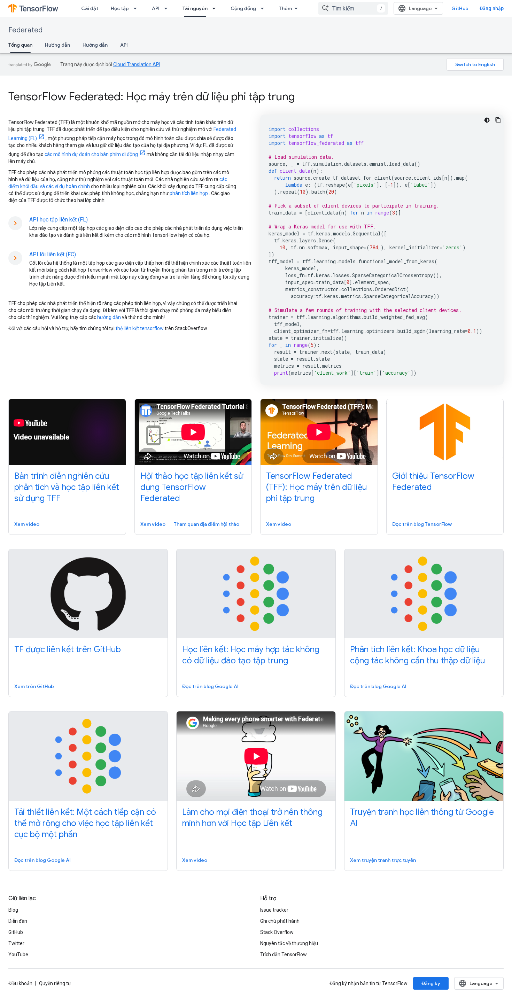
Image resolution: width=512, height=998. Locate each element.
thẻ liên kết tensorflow (140, 328)
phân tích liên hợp (189, 193)
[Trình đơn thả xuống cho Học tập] (137, 8)
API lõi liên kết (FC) (52, 254)
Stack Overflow (277, 932)
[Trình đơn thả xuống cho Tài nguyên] (216, 8)
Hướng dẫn (57, 45)
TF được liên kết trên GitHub (67, 649)
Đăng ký (430, 983)
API (156, 8)
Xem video (26, 524)
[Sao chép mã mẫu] (498, 120)
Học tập (120, 8)
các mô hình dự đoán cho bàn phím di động (91, 154)
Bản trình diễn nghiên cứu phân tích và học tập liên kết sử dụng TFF (66, 487)
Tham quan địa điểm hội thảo (206, 524)
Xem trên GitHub (34, 686)
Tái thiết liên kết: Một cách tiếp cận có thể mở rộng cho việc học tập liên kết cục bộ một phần (85, 823)
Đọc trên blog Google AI (210, 686)
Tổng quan (20, 45)
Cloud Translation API (136, 64)
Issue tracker (274, 910)
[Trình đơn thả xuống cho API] (168, 8)
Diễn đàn (17, 921)
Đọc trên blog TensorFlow (422, 524)
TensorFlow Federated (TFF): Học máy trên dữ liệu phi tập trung (316, 487)
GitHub (459, 8)
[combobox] (353, 8)
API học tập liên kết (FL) (58, 219)
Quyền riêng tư (55, 983)
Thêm (285, 8)
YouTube (18, 954)
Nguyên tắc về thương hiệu (289, 943)
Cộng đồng (243, 8)
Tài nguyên (195, 8)
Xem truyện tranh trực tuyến (383, 860)
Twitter (16, 943)
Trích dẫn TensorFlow (283, 954)
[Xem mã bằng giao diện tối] (486, 120)
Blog (13, 910)
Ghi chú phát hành (280, 921)
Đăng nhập (492, 8)
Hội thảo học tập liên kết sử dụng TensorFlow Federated (191, 487)
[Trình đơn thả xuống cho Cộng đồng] (264, 8)
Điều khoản (20, 983)
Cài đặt (89, 8)
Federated (25, 30)
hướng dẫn (109, 317)
